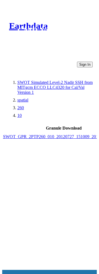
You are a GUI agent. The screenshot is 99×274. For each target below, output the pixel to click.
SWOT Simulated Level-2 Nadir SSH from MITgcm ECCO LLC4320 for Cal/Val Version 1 (55, 87)
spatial (22, 100)
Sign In (84, 64)
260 (20, 107)
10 (19, 115)
